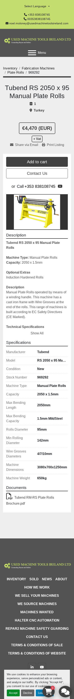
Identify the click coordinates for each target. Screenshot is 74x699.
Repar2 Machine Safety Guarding (37, 628)
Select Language (35, 6)
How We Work (37, 587)
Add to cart (37, 162)
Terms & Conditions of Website (37, 653)
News (47, 579)
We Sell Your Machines (37, 595)
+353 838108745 (39, 14)
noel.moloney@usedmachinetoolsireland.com (38, 23)
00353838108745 (38, 19)
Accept (13, 692)
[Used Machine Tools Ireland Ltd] (37, 565)
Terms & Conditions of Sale (37, 645)
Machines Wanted (37, 612)
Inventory (16, 579)
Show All (37, 333)
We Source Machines (37, 604)
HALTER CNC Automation (37, 620)
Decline (27, 692)
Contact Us (37, 173)
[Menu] (32, 52)
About (61, 579)
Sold (34, 579)
